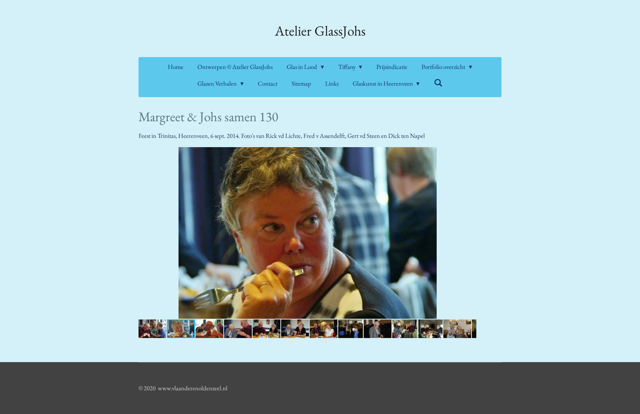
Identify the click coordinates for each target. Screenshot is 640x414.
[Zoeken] (438, 83)
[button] (470, 154)
